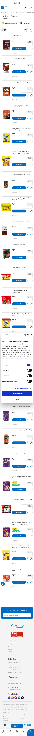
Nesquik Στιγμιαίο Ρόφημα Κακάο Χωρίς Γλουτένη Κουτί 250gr (20, 198)
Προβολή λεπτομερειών (21, 388)
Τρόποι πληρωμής (24, 714)
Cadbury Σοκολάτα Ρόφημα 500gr (21, 453)
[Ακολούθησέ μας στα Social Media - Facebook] (9, 697)
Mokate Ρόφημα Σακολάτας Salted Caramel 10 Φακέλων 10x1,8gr (21, 523)
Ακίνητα (10, 651)
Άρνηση (17, 399)
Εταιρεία (10, 644)
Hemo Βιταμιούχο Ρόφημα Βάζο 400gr (22, 429)
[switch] (29, 370)
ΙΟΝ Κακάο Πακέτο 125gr (18, 58)
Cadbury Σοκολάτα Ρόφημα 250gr (21, 406)
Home (2, 12)
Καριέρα (10, 649)
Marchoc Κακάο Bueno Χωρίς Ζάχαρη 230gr (22, 500)
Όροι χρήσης (5, 714)
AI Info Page (5, 720)
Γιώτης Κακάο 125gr (17, 35)
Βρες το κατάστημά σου (14, 662)
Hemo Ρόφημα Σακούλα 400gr (20, 82)
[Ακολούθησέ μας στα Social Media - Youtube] (15, 697)
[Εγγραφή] (29, 615)
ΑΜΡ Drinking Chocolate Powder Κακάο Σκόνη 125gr (20, 105)
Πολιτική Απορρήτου (7, 716)
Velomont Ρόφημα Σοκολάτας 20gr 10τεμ (21, 569)
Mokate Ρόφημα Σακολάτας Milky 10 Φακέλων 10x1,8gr (21, 477)
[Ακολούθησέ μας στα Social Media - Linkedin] (19, 697)
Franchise (10, 654)
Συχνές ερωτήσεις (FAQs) (15, 683)
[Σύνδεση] (25, 7)
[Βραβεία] (17, 634)
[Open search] (6, 7)
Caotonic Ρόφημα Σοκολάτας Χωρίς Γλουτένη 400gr (21, 129)
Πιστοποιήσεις (6, 718)
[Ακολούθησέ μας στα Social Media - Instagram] (12, 697)
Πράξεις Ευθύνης (12, 647)
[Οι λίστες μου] (27, 48)
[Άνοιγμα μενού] (2, 7)
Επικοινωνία (11, 680)
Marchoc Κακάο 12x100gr (19, 244)
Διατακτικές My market (14, 670)
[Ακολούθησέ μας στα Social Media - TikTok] (22, 697)
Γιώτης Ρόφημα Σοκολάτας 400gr (21, 174)
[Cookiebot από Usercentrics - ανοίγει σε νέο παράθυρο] (24, 335)
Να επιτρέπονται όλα (17, 393)
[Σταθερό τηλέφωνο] (28, 7)
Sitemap (22, 718)
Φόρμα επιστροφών (13, 665)
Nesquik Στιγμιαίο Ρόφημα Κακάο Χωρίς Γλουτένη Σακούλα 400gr (20, 152)
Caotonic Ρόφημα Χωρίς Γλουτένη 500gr (21, 314)
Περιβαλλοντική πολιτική (15, 672)
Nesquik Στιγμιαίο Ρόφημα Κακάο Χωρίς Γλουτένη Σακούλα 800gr (20, 546)
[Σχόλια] (31, 48)
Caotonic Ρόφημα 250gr (18, 267)
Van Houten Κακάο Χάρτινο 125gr (21, 221)
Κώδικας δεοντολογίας (14, 667)
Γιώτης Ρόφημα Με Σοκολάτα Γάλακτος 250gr (19, 291)
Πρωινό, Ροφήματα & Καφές (14, 12)
